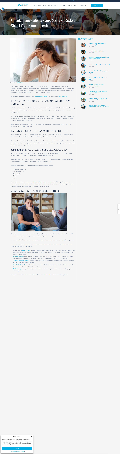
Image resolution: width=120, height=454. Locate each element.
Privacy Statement (21, 451)
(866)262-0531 (74, 0)
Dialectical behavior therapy (20, 264)
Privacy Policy (14, 451)
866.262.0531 (63, 96)
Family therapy (17, 269)
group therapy (26, 250)
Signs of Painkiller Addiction (96, 51)
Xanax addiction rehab (41, 96)
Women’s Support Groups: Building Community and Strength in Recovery (98, 99)
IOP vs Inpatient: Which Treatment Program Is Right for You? (98, 92)
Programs (37, 5)
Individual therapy (18, 256)
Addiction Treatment (65, 5)
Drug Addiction (19, 82)
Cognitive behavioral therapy (21, 260)
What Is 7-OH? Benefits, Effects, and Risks (98, 78)
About (75, 5)
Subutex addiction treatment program (43, 182)
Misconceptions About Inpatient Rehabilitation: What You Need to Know (99, 106)
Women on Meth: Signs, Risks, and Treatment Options (97, 44)
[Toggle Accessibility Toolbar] (2, 9)
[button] (31, 436)
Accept (17, 448)
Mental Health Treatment (49, 5)
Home (12, 28)
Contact (82, 5)
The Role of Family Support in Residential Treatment (96, 85)
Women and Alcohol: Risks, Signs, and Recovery (98, 71)
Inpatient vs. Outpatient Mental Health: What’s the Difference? (99, 58)
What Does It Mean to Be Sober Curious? (99, 64)
